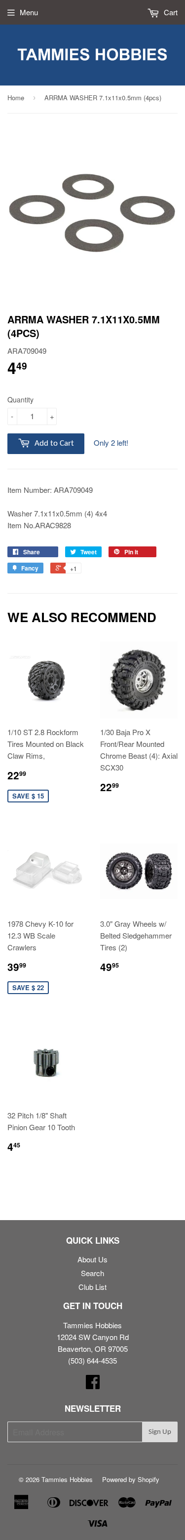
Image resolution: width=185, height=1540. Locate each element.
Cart (170, 12)
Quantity (20, 399)
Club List (92, 1287)
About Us (92, 1259)
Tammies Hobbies (67, 1479)
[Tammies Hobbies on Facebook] (92, 1384)
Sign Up (159, 1432)
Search (92, 1273)
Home (15, 97)
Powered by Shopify (130, 1479)
